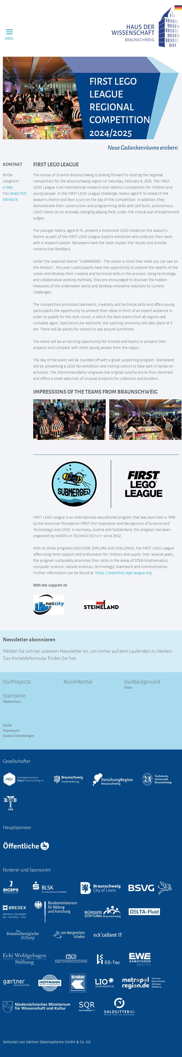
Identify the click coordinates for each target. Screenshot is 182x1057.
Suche (7, 725)
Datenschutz (12, 701)
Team (128, 687)
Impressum (11, 730)
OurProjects (17, 682)
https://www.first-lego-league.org (122, 573)
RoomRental (78, 682)
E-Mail (8, 187)
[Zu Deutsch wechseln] (178, 7)
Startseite (14, 696)
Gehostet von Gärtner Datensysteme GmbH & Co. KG (47, 1042)
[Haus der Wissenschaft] (145, 27)
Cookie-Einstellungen (18, 735)
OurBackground (142, 682)
